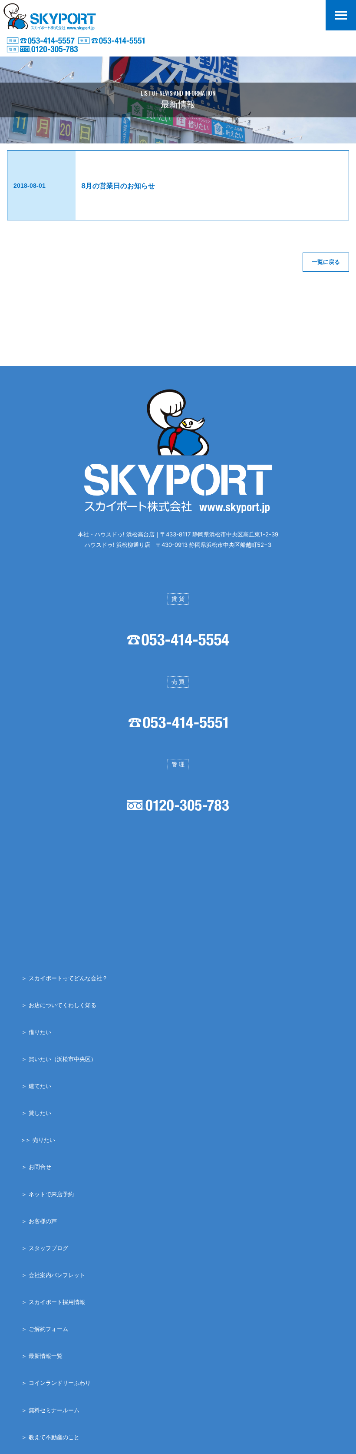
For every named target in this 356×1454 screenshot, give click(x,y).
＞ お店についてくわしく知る (58, 1004)
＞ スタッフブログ (44, 1247)
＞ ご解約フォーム (44, 1328)
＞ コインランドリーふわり (56, 1382)
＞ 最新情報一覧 (42, 1355)
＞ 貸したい (36, 1112)
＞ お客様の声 (39, 1221)
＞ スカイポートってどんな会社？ (64, 978)
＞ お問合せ (36, 1166)
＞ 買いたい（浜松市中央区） (58, 1058)
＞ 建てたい (36, 1085)
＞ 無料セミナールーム (50, 1410)
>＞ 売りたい (38, 1139)
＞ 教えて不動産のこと (50, 1437)
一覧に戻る (326, 262)
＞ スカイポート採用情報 (53, 1301)
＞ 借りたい (36, 1031)
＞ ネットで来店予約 (47, 1194)
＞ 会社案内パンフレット (53, 1274)
